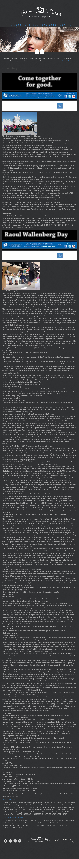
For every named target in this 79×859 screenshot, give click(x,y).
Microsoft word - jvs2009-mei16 (12, 817)
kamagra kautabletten (63, 61)
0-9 (70, 25)
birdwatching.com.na (9, 799)
